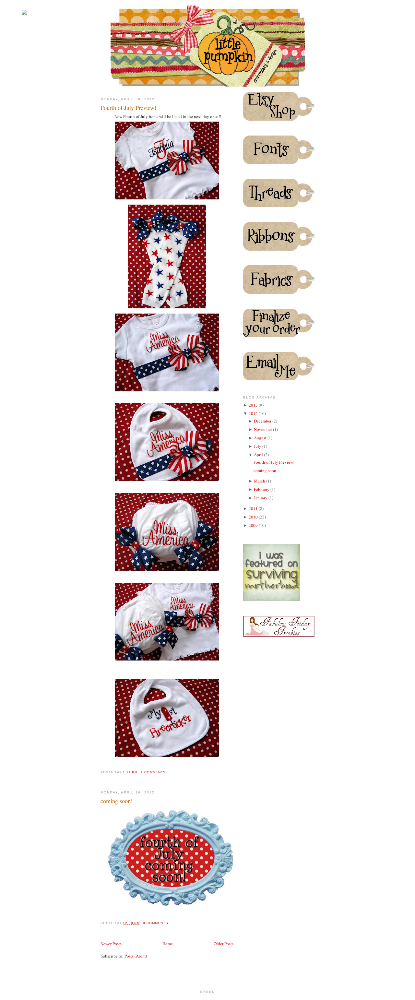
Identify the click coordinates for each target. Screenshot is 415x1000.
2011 (254, 508)
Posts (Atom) (135, 956)
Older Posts (223, 943)
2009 (254, 525)
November (263, 429)
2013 (254, 405)
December (263, 421)
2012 (254, 413)
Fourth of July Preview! (128, 108)
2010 (254, 517)
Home (167, 943)
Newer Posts (111, 943)
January (261, 498)
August (260, 438)
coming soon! (117, 801)
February (262, 489)
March (260, 481)
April (259, 455)
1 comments (153, 772)
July (258, 446)
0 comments (155, 923)
